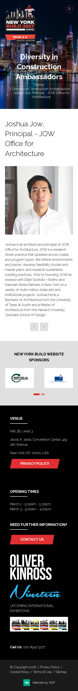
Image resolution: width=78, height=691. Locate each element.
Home (39, 85)
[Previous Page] (34, 327)
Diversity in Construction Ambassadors (41, 89)
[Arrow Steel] (19, 378)
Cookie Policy (19, 672)
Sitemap (61, 672)
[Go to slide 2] (43, 394)
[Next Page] (44, 327)
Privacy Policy (49, 667)
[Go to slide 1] (36, 394)
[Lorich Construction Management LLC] (58, 378)
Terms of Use (42, 672)
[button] (69, 9)
